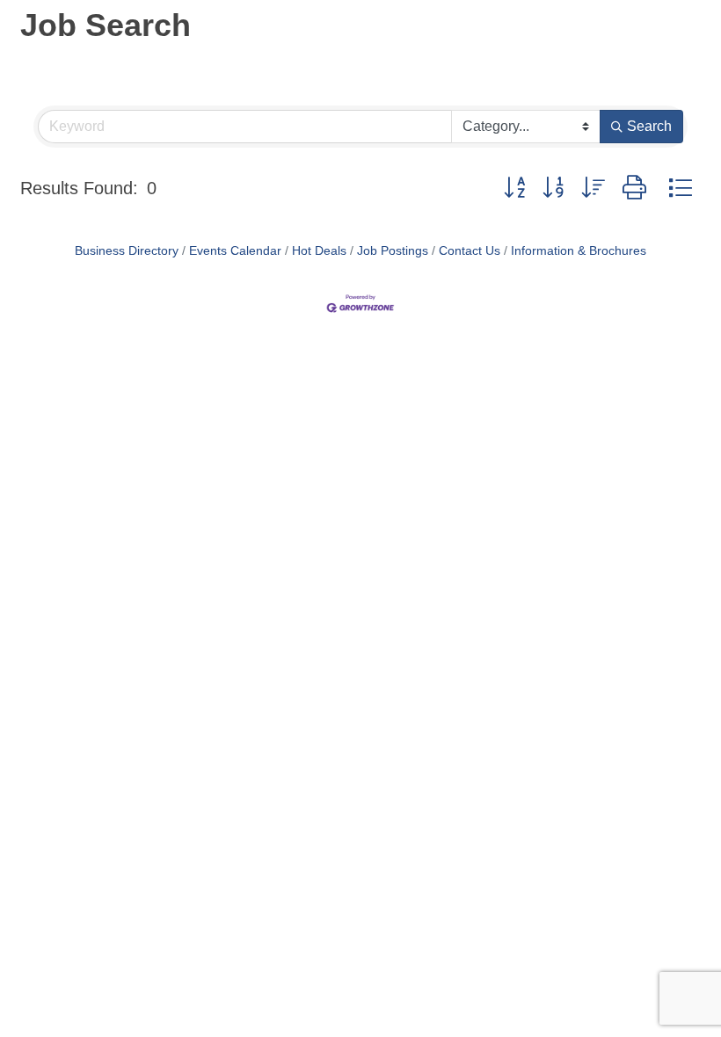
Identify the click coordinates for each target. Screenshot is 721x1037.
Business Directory (126, 250)
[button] (514, 188)
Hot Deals (319, 250)
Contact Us (469, 250)
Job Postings (392, 250)
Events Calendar (235, 250)
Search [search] (649, 126)
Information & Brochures (578, 250)
